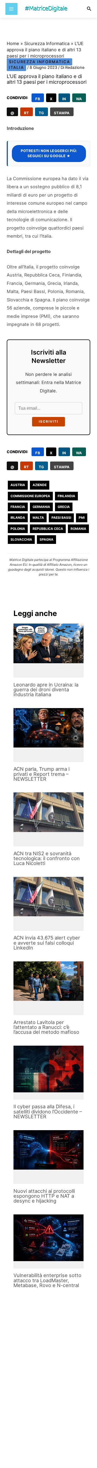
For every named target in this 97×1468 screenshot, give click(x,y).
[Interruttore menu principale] (11, 9)
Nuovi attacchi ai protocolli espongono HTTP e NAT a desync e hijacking (44, 1196)
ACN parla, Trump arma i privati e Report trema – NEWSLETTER (41, 774)
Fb (37, 99)
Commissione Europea (30, 496)
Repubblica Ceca (48, 529)
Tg (41, 113)
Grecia (64, 507)
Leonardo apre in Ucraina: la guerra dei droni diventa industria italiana (45, 689)
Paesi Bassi (61, 518)
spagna (46, 539)
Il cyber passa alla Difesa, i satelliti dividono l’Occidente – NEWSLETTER (47, 1111)
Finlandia (66, 496)
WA (79, 99)
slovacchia (21, 539)
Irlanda (18, 518)
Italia (16, 67)
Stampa (62, 113)
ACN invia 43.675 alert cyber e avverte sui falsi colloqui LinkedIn (46, 942)
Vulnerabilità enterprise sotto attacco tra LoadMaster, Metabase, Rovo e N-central (47, 1280)
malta (38, 518)
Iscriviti (48, 421)
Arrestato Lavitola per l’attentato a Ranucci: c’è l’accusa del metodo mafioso (46, 1027)
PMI (82, 518)
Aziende (40, 485)
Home (13, 43)
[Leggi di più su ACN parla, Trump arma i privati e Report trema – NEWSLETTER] (48, 728)
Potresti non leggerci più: (49, 153)
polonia (18, 529)
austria (18, 485)
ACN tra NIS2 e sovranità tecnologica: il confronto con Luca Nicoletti (46, 858)
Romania (78, 529)
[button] (89, 8)
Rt (26, 113)
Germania (41, 507)
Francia (18, 507)
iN (64, 99)
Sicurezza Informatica (47, 43)
